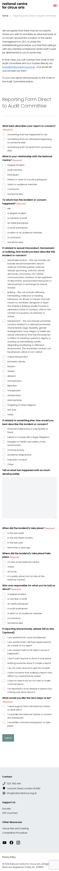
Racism (11, 366)
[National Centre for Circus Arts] (14, 5)
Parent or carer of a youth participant (27, 179)
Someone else (15, 193)
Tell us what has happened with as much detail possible (26, 472)
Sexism (11, 371)
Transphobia (13, 390)
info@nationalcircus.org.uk (22, 793)
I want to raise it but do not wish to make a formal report (29, 682)
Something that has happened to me (27, 134)
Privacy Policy (9, 857)
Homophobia (14, 380)
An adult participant (17, 222)
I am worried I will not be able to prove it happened (28, 652)
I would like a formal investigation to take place (28, 724)
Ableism (11, 375)
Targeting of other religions (21, 404)
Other (10, 414)
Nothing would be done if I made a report (29, 663)
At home (12, 571)
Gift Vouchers (10, 813)
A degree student (16, 213)
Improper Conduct (17, 459)
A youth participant (17, 227)
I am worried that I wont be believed (26, 637)
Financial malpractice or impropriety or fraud (27, 430)
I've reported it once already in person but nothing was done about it (29, 690)
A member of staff (17, 218)
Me (9, 208)
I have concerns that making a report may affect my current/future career (29, 674)
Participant (13, 174)
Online (10, 566)
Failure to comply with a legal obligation (28, 437)
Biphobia (12, 385)
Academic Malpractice (19, 454)
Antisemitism (14, 395)
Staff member (14, 169)
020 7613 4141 (14, 783)
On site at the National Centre (23, 562)
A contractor (14, 237)
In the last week (15, 533)
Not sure (11, 409)
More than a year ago (18, 547)
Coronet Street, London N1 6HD (23, 788)
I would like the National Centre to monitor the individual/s (29, 716)
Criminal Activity (15, 449)
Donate (6, 808)
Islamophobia (14, 400)
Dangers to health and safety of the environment (26, 443)
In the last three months (20, 537)
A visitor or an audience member (24, 232)
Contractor (13, 189)
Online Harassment (17, 356)
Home (5, 15)
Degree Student (15, 165)
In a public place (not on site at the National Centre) (26, 578)
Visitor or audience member (22, 184)
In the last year (15, 542)
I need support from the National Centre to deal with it (28, 708)
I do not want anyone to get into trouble (28, 667)
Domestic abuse (16, 361)
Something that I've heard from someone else (29, 149)
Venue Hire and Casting (15, 828)
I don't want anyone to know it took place (29, 658)
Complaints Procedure (14, 832)
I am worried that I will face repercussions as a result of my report (29, 644)
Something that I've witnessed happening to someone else (29, 141)
